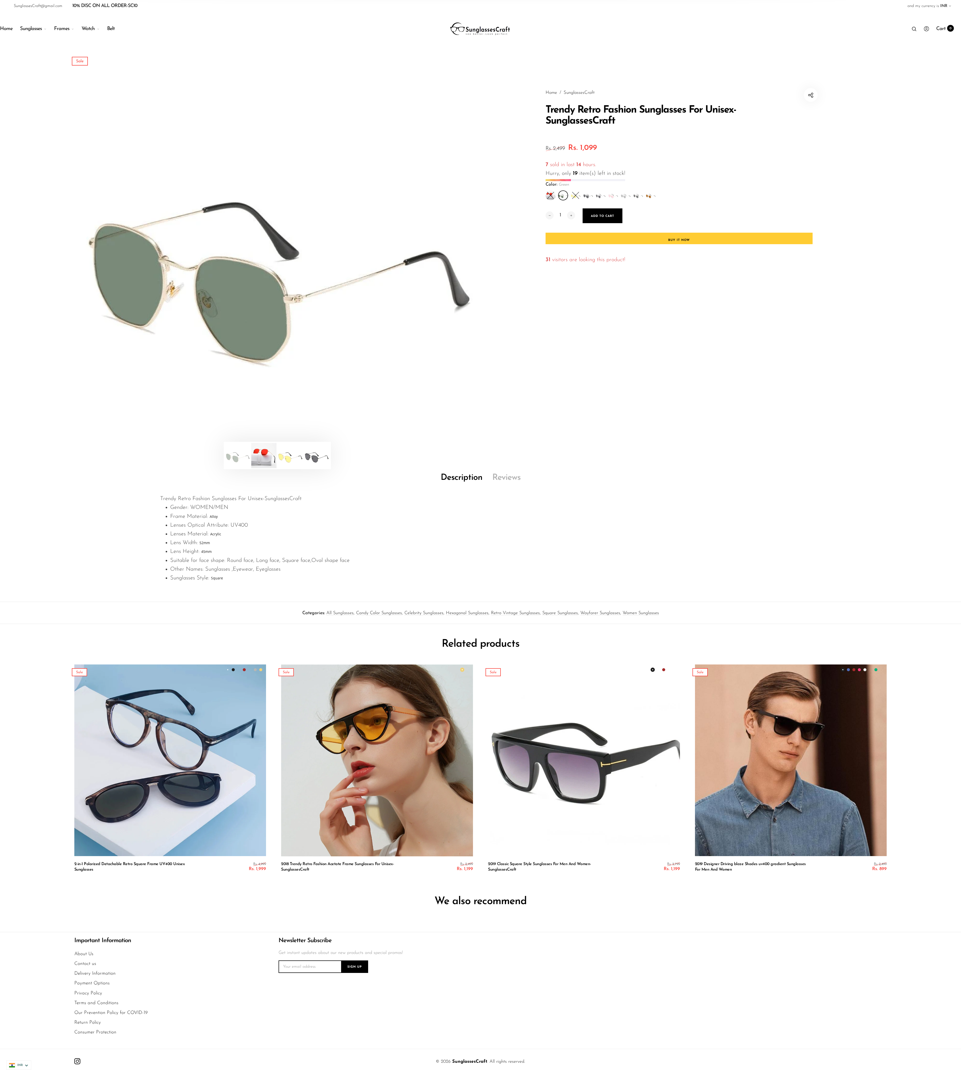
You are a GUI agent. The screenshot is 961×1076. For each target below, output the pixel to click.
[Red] (551, 195)
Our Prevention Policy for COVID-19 (111, 1012)
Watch (88, 28)
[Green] (563, 195)
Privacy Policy (88, 993)
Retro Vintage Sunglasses (515, 613)
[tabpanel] (277, 254)
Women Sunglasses (641, 613)
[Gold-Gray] (638, 195)
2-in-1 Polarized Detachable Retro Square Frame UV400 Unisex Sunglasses (129, 867)
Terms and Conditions (96, 1003)
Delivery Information (95, 973)
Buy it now (679, 240)
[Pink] (613, 195)
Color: (557, 184)
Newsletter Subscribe (305, 941)
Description (461, 477)
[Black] (588, 195)
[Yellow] (576, 195)
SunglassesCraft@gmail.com (38, 6)
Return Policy (87, 1022)
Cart (943, 28)
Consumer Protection (95, 1032)
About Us (83, 954)
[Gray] (601, 195)
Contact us (85, 963)
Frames (61, 28)
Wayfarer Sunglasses (600, 613)
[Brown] (651, 195)
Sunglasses (31, 28)
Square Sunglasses (560, 613)
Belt (111, 28)
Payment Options (92, 983)
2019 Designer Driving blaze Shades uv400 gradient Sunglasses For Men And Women (750, 867)
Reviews (506, 477)
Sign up (354, 966)
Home (6, 28)
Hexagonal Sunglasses (467, 613)
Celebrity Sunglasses (423, 613)
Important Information (102, 941)
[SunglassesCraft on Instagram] (77, 1061)
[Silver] (626, 195)
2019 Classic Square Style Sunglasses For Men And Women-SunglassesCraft (539, 867)
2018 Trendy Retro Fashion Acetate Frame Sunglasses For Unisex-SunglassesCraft (337, 867)
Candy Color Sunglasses (379, 613)
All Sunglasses (340, 613)
